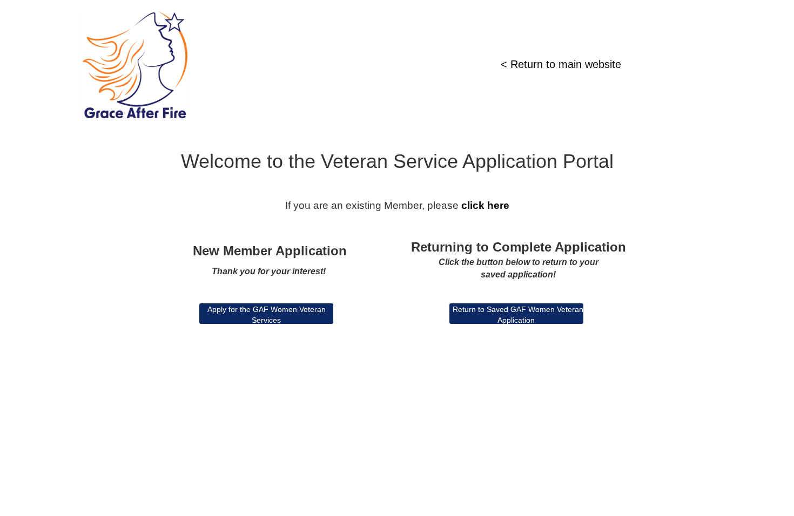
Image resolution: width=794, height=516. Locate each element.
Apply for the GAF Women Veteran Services (266, 314)
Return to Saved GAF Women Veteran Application (518, 314)
